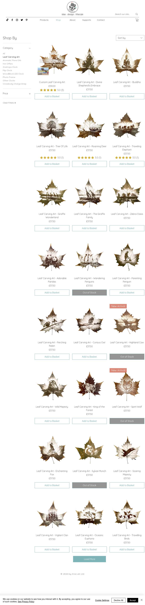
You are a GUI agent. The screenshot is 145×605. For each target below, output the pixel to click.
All (4, 53)
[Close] (141, 600)
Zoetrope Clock (10, 67)
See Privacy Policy (26, 601)
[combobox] (130, 38)
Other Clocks (9, 80)
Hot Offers (8, 63)
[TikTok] (7, 20)
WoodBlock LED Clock (13, 73)
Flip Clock (7, 70)
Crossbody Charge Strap (14, 84)
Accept (133, 600)
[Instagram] (17, 20)
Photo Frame (9, 77)
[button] (137, 20)
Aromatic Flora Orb (12, 60)
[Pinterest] (26, 20)
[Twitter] (21, 20)
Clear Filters (9, 102)
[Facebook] (12, 20)
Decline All (118, 600)
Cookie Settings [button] (102, 600)
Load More (89, 559)
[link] (52, 90)
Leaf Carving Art (11, 57)
